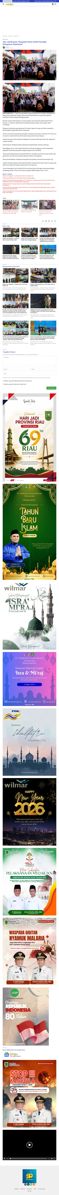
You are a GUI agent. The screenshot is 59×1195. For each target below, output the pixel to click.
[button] (29, 1145)
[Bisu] (52, 1158)
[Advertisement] (29, 20)
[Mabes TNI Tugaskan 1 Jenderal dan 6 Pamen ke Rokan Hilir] (11, 232)
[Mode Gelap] (53, 4)
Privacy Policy (41, 1189)
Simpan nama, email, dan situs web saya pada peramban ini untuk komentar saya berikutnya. (27, 377)
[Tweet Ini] (46, 221)
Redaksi (7, 47)
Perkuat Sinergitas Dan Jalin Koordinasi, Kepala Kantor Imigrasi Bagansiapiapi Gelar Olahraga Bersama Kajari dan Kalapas (29, 191)
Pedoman (22, 1189)
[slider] (28, 1158)
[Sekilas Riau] (9, 4)
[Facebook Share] (43, 221)
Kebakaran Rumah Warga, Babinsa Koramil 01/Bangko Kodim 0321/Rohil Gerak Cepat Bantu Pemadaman (27, 184)
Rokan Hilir (5, 39)
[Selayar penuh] (54, 1158)
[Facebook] (25, 1184)
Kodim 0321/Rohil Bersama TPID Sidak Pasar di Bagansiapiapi (19, 178)
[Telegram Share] (52, 221)
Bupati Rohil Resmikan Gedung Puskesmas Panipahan (28, 210)
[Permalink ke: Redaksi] (4, 47)
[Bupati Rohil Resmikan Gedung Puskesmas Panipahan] (29, 204)
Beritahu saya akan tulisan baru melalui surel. (15, 384)
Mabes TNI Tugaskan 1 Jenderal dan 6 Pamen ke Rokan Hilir (18, 176)
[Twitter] (28, 1184)
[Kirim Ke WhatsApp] (55, 221)
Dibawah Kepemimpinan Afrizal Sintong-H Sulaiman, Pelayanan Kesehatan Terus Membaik (10, 211)
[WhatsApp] (31, 1184)
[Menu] (4, 4)
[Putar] (4, 1158)
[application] (29, 1145)
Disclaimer (29, 1189)
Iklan (35, 1189)
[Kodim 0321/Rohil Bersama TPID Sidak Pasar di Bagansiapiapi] (29, 232)
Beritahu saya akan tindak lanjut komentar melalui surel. (18, 381)
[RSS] (34, 1184)
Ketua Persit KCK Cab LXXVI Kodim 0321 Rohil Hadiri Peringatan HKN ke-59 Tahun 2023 (46, 212)
